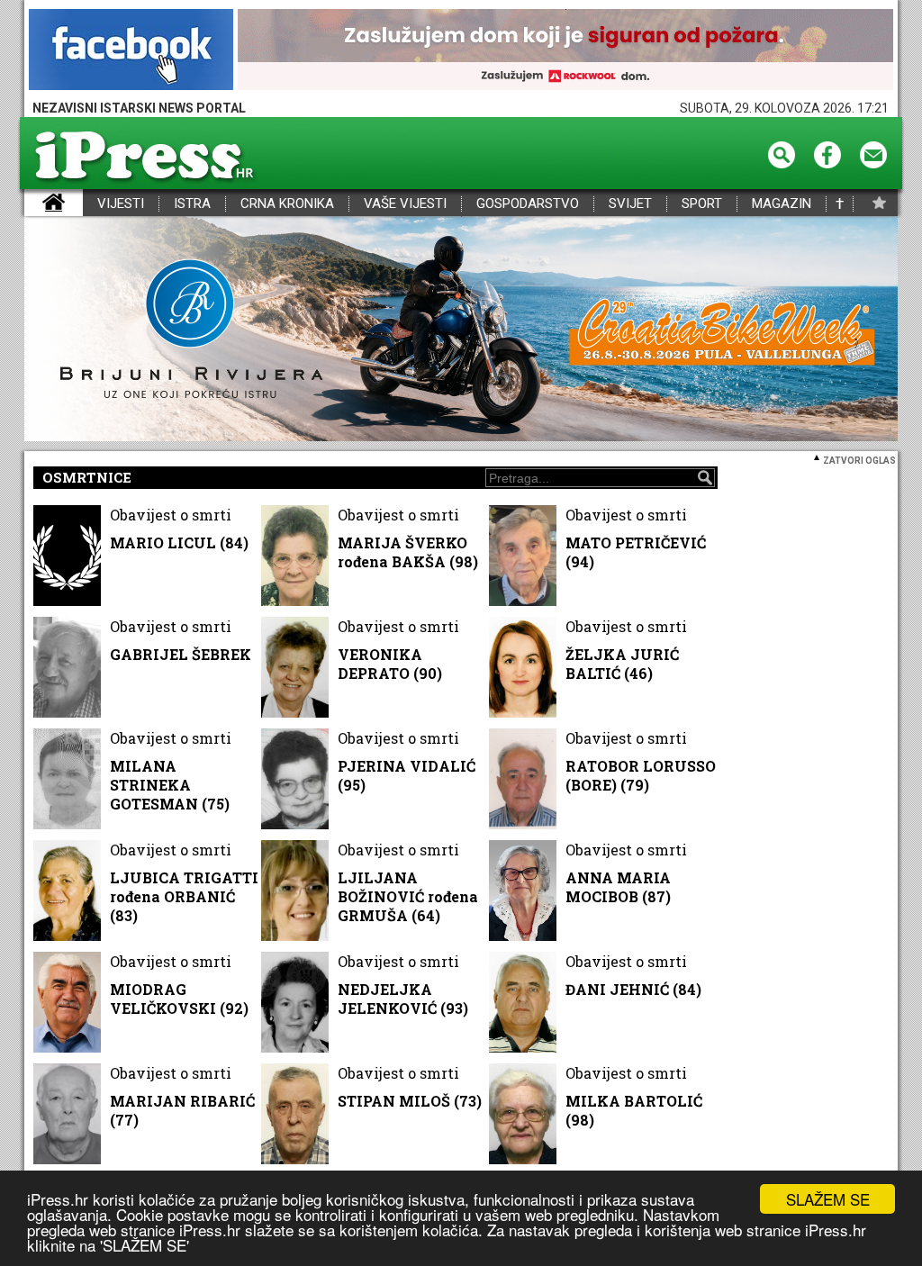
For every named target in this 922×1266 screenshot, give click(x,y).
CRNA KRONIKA (287, 204)
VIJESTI (120, 204)
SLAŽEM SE (828, 1199)
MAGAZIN (781, 204)
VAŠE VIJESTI (405, 204)
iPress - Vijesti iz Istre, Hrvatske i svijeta (35, 203)
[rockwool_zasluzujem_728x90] (565, 51)
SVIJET (630, 204)
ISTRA (192, 204)
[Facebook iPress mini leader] (131, 51)
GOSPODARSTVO (527, 204)
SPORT (702, 204)
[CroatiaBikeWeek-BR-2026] (461, 330)
